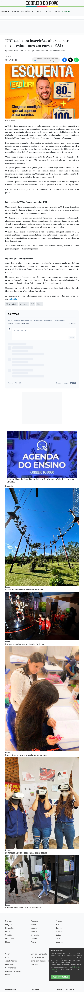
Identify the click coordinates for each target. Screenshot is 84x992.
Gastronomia (10, 968)
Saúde (58, 935)
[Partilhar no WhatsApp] (76, 60)
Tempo (59, 928)
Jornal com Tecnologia (40, 961)
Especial (8, 975)
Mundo (59, 921)
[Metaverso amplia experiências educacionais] (42, 803)
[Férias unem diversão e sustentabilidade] (42, 537)
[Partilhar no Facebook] (64, 60)
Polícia (33, 942)
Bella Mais (9, 964)
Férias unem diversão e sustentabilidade (24, 589)
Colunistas (9, 938)
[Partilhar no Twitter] (70, 60)
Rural (58, 924)
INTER (57, 11)
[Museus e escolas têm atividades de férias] (42, 616)
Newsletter (9, 928)
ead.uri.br (13, 298)
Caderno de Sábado (13, 971)
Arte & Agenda (11, 961)
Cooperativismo (37, 957)
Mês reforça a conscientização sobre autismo (26, 755)
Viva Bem (34, 964)
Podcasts (34, 921)
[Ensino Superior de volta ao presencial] (42, 879)
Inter (7, 957)
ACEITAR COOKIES (60, 977)
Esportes (59, 942)
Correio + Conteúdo (39, 954)
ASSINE (15, 11)
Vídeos (33, 924)
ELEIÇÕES (25, 11)
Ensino (59, 931)
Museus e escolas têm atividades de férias (24, 644)
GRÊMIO (48, 11)
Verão (58, 938)
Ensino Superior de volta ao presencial (23, 907)
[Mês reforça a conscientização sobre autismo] (42, 698)
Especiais (9, 486)
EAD (4, 11)
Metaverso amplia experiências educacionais (26, 852)
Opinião (8, 935)
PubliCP (8, 931)
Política (34, 931)
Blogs (7, 942)
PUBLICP (66, 11)
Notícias (34, 928)
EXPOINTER (37, 11)
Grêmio (8, 954)
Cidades (34, 938)
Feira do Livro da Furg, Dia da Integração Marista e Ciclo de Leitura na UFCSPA (40, 480)
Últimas (8, 921)
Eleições (8, 924)
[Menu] (4, 3)
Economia (35, 935)
